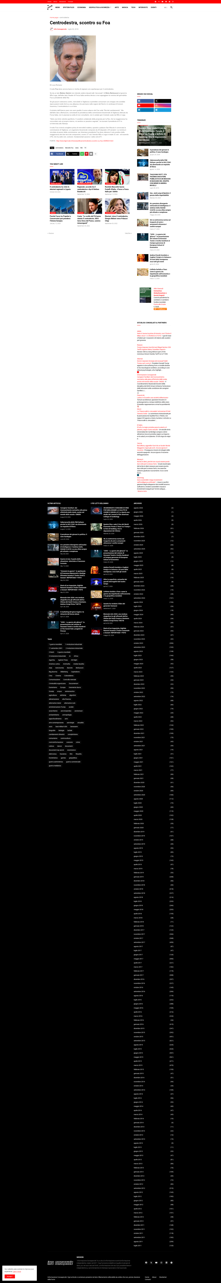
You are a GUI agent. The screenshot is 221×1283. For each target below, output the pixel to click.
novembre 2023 (153, 639)
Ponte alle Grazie (160, 304)
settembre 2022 (153, 696)
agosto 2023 (153, 651)
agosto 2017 (153, 946)
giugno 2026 (153, 512)
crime (78, 742)
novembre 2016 (153, 983)
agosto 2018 (153, 897)
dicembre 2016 (153, 979)
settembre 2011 (153, 1237)
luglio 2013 (153, 1147)
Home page (54, 17)
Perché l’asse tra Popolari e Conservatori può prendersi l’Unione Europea (60, 218)
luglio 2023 (153, 655)
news (77, 148)
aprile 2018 (153, 914)
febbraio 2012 (153, 1217)
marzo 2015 (153, 1065)
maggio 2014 (153, 1106)
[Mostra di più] (95, 154)
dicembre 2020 (153, 782)
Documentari (73, 683)
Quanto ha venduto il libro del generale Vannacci (114, 605)
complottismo (73, 734)
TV (85, 148)
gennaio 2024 (153, 631)
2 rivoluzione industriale (74, 648)
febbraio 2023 (153, 676)
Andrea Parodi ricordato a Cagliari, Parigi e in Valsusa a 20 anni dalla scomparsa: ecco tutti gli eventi (160, 258)
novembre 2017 (153, 934)
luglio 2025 (153, 557)
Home (49, 2)
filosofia (78, 754)
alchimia (63, 695)
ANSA (139, 331)
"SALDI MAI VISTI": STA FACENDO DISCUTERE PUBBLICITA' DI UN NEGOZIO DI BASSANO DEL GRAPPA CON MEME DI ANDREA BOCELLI (160, 180)
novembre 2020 (153, 787)
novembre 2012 (153, 1180)
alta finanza (66, 699)
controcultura (65, 738)
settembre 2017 (153, 942)
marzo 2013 (153, 1164)
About (55, 2)
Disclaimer (62, 2)
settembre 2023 (153, 647)
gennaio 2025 (153, 582)
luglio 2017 (153, 950)
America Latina (54, 664)
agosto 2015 (153, 1045)
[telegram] (166, 1)
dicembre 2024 (153, 586)
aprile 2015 (153, 1061)
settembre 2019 (153, 844)
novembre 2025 (153, 541)
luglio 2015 (153, 1049)
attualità (80, 723)
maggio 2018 (153, 909)
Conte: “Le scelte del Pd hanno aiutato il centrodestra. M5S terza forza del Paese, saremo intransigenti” (89, 219)
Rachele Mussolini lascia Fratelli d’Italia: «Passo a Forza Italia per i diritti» (117, 189)
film (71, 754)
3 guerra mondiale (63, 652)
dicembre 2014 (153, 1078)
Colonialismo (68, 676)
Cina (50, 676)
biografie (52, 730)
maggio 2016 (153, 1008)
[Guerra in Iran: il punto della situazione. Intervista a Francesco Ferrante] (53, 561)
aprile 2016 (153, 1012)
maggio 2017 (153, 959)
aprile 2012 (153, 1209)
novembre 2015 (153, 1032)
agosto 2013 (153, 1143)
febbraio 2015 (153, 1069)
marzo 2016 (153, 1016)
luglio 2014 (153, 1098)
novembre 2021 (153, 737)
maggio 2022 (153, 713)
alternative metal (55, 703)
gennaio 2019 (153, 877)
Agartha (52, 660)
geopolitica (73, 758)
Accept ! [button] (10, 1276)
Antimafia (66, 664)
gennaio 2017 (153, 975)
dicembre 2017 (153, 930)
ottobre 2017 (153, 938)
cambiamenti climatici (56, 734)
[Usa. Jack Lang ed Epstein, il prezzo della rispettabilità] (142, 196)
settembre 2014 (153, 1090)
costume (69, 742)
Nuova (51, 233)
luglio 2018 (153, 901)
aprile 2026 (153, 520)
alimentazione (54, 699)
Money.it (140, 459)
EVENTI (153, 7)
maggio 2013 (153, 1155)
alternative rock (69, 703)
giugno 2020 (153, 807)
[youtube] (162, 1)
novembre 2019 (153, 836)
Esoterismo (53, 687)
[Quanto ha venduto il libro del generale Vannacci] (96, 606)
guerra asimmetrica (56, 762)
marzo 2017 (153, 967)
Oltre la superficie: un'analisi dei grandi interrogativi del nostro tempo (115, 581)
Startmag (140, 478)
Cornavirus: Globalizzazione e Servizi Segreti (160, 293)
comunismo (53, 738)
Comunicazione (54, 679)
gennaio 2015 (153, 1073)
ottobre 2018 (153, 889)
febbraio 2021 (153, 774)
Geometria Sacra (75, 687)
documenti (69, 746)
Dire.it (139, 409)
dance (59, 746)
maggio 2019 (153, 860)
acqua (59, 691)
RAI (81, 148)
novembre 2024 (153, 590)
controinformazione (56, 742)
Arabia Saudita (78, 664)
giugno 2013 (153, 1151)
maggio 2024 (153, 614)
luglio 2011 (153, 1246)
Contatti (70, 2)
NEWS (57, 7)
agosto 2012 (153, 1192)
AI (70, 656)
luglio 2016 (153, 1000)
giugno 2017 (153, 955)
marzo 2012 (153, 1213)
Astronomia (59, 668)
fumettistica (53, 758)
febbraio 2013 (153, 1168)
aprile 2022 (153, 717)
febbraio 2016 (153, 1020)
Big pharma (53, 672)
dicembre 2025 (153, 536)
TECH (133, 7)
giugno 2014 (153, 1102)
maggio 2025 (153, 565)
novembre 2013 (153, 1131)
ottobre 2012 (153, 1184)
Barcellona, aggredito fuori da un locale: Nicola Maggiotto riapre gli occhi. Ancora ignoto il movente (153, 448)
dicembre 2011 (153, 1225)
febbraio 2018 (153, 922)
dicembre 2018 (153, 881)
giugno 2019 (153, 856)
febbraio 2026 (153, 528)
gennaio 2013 (153, 1172)
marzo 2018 (153, 918)
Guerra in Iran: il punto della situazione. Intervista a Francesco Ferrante (72, 561)
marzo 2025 (153, 573)
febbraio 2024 (153, 627)
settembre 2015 (153, 1041)
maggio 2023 (153, 664)
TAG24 (139, 443)
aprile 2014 (153, 1110)
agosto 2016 (153, 996)
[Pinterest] (87, 154)
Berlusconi (79, 668)
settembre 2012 (153, 1188)
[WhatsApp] (82, 154)
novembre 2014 (153, 1082)
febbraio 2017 (153, 971)
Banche (70, 668)
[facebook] (155, 1)
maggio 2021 (153, 762)
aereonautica (69, 691)
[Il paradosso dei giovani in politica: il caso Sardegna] (142, 152)
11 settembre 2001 (55, 648)
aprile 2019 (153, 864)
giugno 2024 (153, 610)
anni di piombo (66, 711)
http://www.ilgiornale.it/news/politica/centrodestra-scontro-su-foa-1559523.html (84, 141)
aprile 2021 (153, 766)
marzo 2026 (153, 524)
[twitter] (159, 1)
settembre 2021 (153, 746)
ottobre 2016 (153, 987)
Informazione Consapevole (146, 375)
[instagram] (172, 1)
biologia (61, 730)
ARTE (117, 7)
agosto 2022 (153, 700)
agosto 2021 (153, 750)
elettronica (53, 754)
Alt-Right (74, 660)
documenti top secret (56, 750)
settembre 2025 (153, 549)
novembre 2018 (153, 885)
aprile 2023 (153, 668)
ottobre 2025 (153, 545)
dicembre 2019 (153, 832)
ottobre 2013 (153, 1135)
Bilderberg (64, 672)
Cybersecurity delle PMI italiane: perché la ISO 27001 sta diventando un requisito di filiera (160, 163)
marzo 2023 (153, 672)
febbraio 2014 (153, 1119)
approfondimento (55, 719)
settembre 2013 (153, 1139)
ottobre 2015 (153, 1037)
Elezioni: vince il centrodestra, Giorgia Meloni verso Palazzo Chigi (116, 218)
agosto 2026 (153, 508)
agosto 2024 (153, 602)
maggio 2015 (153, 1057)
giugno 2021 (153, 758)
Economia (81, 7)
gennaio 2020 (153, 828)
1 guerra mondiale (55, 644)
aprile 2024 (153, 618)
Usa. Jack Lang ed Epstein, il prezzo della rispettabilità (160, 194)
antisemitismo (54, 715)
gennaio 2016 (153, 1024)
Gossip (51, 691)
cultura (51, 746)
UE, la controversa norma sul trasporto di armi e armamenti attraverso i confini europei (160, 223)
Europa (62, 687)
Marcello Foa (69, 148)
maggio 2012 (153, 1205)
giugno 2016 (153, 1004)
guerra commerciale (73, 762)
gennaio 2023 (153, 680)
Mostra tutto (142, 491)
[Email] (91, 154)
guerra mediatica (55, 766)
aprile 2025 (153, 569)
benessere (74, 726)
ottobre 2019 (153, 840)
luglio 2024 (153, 606)
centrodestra (64, 17)
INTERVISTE (143, 7)
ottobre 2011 (153, 1233)
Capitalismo (75, 672)
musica (125, 7)
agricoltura (53, 695)
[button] (166, 7)
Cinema (58, 676)
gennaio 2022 (153, 729)
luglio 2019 (153, 852)
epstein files (68, 7)
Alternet (140, 359)
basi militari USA (61, 726)
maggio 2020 (153, 811)
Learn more (17, 1271)
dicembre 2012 (153, 1176)
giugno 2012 (153, 1200)
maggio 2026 (153, 516)
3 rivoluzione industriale (57, 656)
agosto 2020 (153, 799)
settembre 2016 (153, 991)
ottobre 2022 (153, 692)
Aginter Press (63, 660)
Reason (139, 345)
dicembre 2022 (153, 684)
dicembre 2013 (153, 1127)
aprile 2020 (153, 815)
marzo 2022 (153, 721)
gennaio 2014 (153, 1123)
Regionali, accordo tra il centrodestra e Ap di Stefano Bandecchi (88, 189)
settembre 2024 (153, 598)
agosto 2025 (153, 553)
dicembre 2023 (153, 635)
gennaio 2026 (153, 532)
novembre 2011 (153, 1229)
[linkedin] (169, 1)
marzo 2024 (153, 623)
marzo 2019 (153, 869)
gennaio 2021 (153, 778)
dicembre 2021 (153, 733)
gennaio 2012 (153, 1221)
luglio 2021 (153, 754)
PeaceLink (140, 395)
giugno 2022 (153, 709)
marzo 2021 (153, 770)
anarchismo (53, 711)
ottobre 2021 (153, 741)
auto (50, 726)
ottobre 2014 (153, 1086)
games (63, 758)
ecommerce (71, 750)
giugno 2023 (153, 659)
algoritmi (72, 695)
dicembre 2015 (153, 1028)
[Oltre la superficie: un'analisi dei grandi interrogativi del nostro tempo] (96, 582)
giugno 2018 (153, 905)
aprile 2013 (153, 1159)
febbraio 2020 (153, 823)
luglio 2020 (153, 803)
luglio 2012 (153, 1196)
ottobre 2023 (153, 643)
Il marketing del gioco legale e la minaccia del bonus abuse (72, 613)
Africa (76, 656)
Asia (50, 668)
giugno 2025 (153, 561)
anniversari (79, 711)
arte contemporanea (56, 723)
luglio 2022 (153, 705)
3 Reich (51, 652)
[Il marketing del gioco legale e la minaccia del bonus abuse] (53, 614)
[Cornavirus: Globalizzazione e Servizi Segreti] (145, 288)
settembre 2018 (153, 893)
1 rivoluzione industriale (73, 644)
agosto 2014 (153, 1094)
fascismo (63, 754)
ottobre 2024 (153, 594)
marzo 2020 (153, 819)
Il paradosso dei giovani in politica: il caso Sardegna (159, 151)
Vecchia (128, 233)
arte (66, 719)
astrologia (70, 723)
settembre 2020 (153, 795)
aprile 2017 (153, 963)
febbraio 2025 (153, 577)
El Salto (139, 425)
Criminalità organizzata (57, 683)
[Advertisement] (154, 51)
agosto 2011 (153, 1241)
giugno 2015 (153, 1053)
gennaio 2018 (153, 926)
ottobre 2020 (153, 791)
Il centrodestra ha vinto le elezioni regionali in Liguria (60, 188)
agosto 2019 (153, 848)
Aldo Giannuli (158, 288)
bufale (70, 730)
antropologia (67, 715)
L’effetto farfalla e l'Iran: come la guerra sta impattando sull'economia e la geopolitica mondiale (160, 273)
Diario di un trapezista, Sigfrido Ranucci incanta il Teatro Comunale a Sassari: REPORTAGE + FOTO (73, 588)
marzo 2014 (153, 1114)
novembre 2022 (153, 688)
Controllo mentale (69, 679)
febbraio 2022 (153, 725)
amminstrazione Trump (57, 707)
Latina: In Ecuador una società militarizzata (152, 397)
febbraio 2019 (153, 873)
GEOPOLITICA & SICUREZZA (99, 7)
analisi (71, 707)
